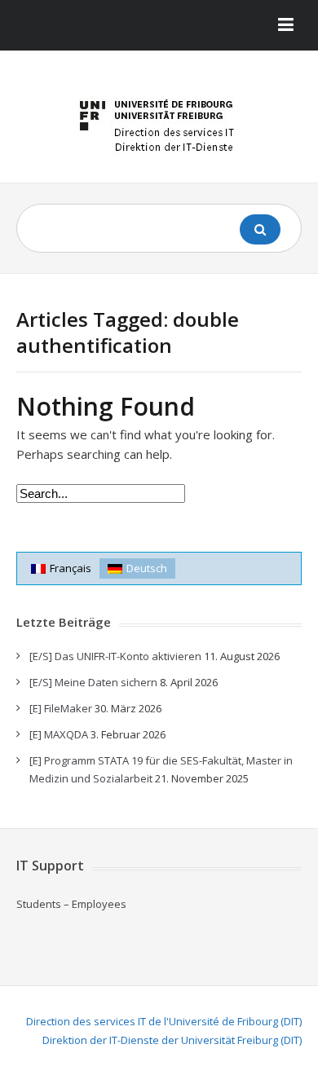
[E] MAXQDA (58, 734)
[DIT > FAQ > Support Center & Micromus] (159, 122)
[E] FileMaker (60, 708)
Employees (99, 904)
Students (38, 904)
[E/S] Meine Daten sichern (93, 682)
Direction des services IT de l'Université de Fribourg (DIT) (164, 1021)
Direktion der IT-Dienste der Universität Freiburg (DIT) (172, 1040)
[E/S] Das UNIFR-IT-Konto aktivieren (115, 656)
